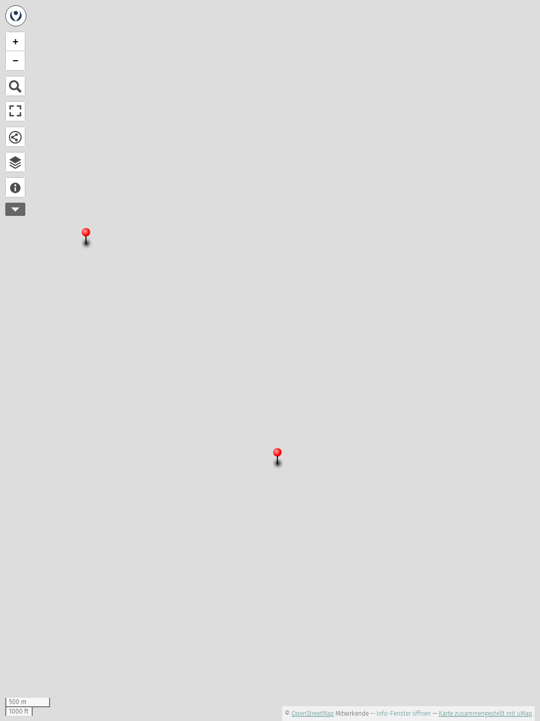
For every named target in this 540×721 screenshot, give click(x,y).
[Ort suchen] (15, 86)
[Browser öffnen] (15, 162)
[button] (90, 238)
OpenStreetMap (313, 713)
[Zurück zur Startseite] (15, 15)
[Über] (15, 187)
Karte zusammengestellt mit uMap (485, 713)
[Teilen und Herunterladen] (15, 136)
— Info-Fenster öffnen (400, 713)
